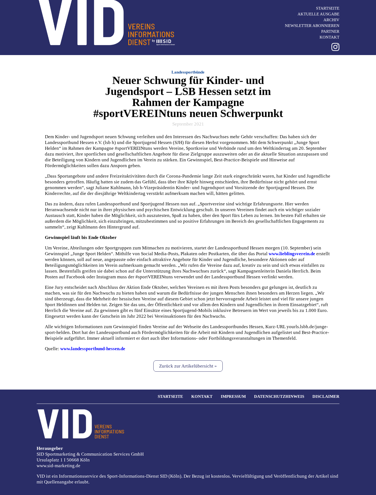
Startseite (327, 8)
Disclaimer (325, 396)
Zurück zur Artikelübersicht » (188, 366)
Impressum (233, 396)
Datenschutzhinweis (279, 396)
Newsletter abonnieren (312, 25)
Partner (330, 31)
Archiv (331, 20)
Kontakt (329, 37)
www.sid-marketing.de (58, 465)
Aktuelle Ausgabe (318, 14)
